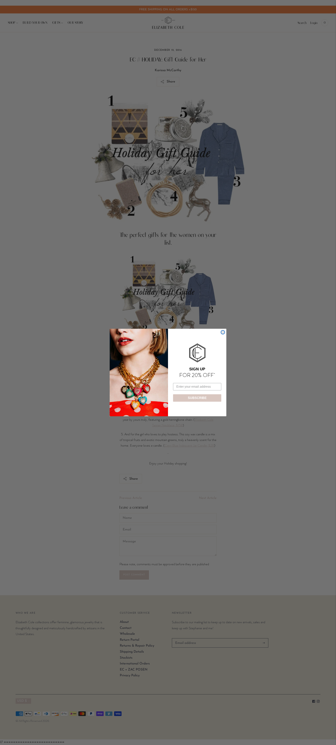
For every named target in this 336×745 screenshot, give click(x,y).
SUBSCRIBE (197, 398)
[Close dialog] (223, 332)
